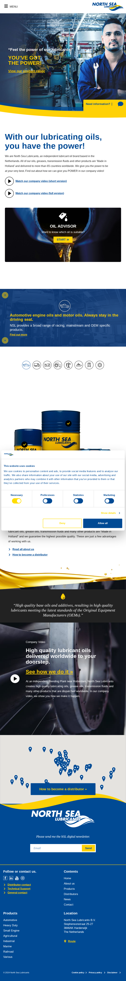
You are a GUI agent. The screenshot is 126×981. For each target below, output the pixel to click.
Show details (108, 513)
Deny (62, 523)
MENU (14, 6)
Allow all (103, 523)
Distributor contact (19, 884)
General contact (17, 892)
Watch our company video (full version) (39, 193)
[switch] (47, 500)
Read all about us (23, 549)
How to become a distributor (30, 554)
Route (72, 941)
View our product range (26, 71)
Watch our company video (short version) (41, 181)
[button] (5, 340)
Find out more (18, 334)
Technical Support (19, 888)
